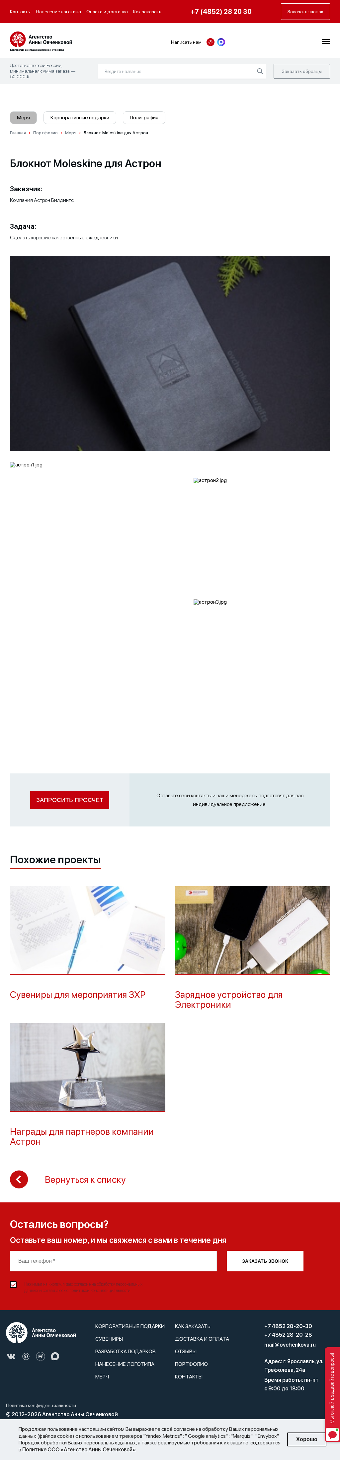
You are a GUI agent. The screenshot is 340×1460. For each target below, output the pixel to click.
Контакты (20, 11)
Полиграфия (144, 117)
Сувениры (109, 1339)
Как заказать (147, 11)
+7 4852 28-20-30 (288, 1326)
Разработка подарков (125, 1351)
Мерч (23, 117)
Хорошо (306, 1439)
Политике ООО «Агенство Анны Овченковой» (79, 1449)
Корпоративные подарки (79, 117)
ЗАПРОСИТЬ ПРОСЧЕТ (69, 800)
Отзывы (186, 1351)
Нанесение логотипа (58, 11)
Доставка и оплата (202, 1339)
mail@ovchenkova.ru (290, 1345)
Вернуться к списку (85, 1179)
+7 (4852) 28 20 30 (221, 12)
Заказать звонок (265, 1261)
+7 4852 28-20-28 (288, 1335)
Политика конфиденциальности (41, 1405)
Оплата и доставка (107, 11)
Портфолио (191, 1364)
